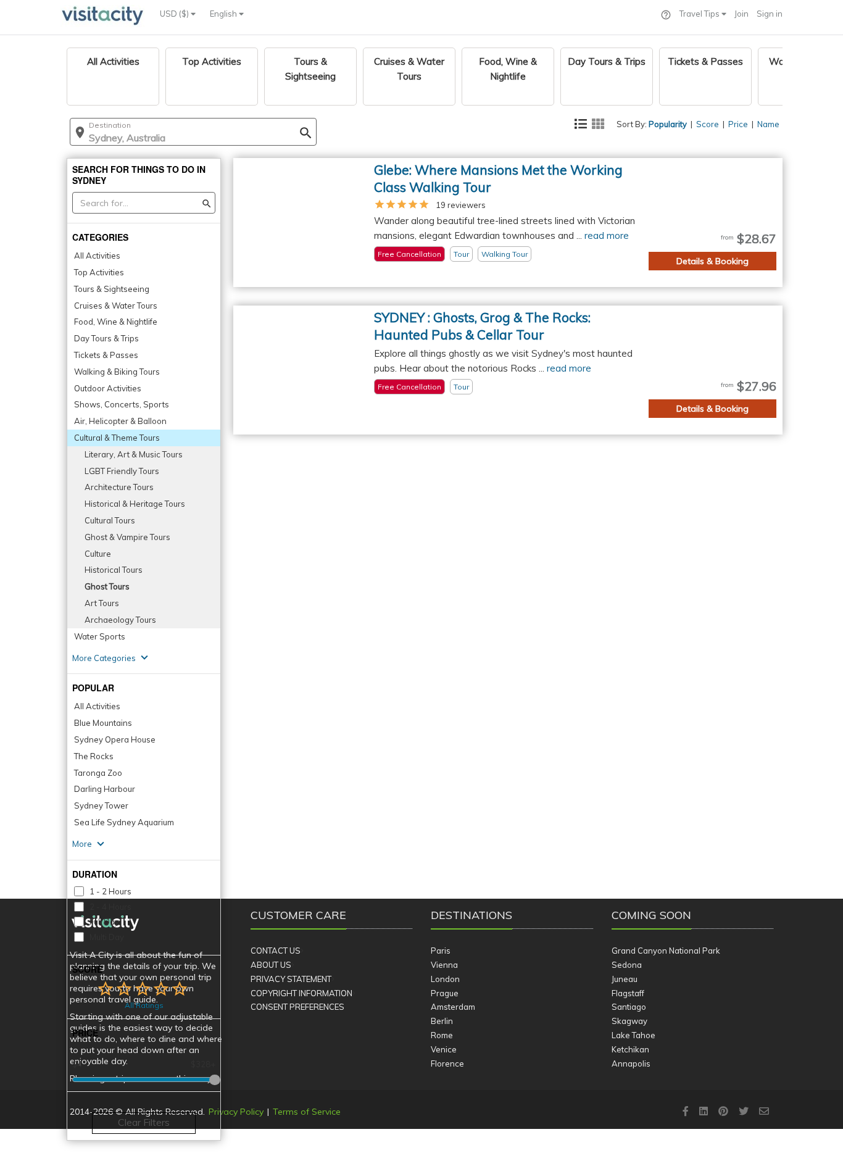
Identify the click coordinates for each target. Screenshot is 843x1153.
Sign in (770, 14)
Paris (441, 950)
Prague (445, 993)
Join (741, 14)
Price (738, 124)
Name (768, 124)
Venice (444, 1049)
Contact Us (276, 950)
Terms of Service (307, 1111)
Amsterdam (453, 1007)
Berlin (442, 1021)
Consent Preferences (297, 1007)
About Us (271, 965)
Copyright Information (301, 993)
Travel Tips (700, 14)
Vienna (444, 965)
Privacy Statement (291, 979)
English (224, 14)
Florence (447, 1063)
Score (707, 124)
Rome (442, 1035)
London (445, 979)
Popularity (668, 124)
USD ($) (175, 14)
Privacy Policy (236, 1111)
